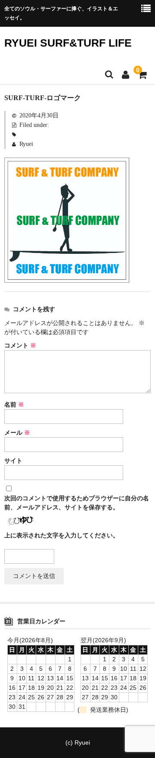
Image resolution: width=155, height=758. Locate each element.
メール (17, 433)
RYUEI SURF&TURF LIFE (68, 43)
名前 (14, 404)
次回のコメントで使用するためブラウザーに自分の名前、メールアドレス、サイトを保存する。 (76, 503)
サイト (13, 461)
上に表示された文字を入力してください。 (61, 535)
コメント (20, 345)
